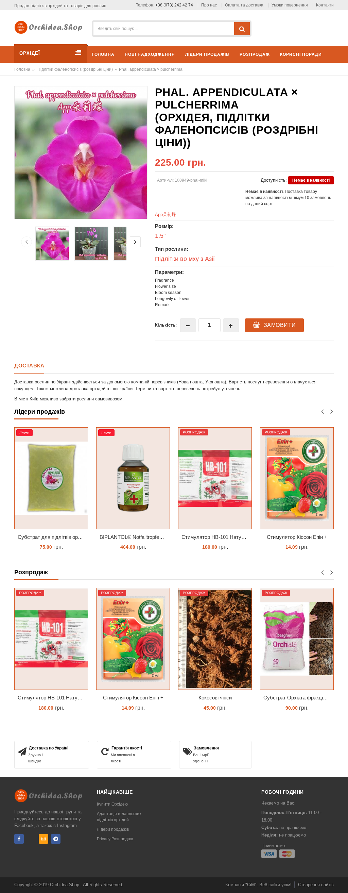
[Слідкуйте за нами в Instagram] (43, 839)
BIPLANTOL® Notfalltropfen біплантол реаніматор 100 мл (135, 537)
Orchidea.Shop (65, 884)
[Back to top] (340, 880)
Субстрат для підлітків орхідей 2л (53, 537)
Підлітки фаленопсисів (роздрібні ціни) (75, 69)
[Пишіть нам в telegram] (55, 839)
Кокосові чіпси (215, 697)
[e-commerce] (50, 27)
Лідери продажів (113, 829)
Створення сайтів (316, 884)
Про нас (209, 5)
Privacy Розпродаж (115, 839)
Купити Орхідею (112, 804)
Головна (22, 69)
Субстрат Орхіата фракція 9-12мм (298, 697)
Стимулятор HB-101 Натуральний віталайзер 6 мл (216, 537)
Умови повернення (290, 5)
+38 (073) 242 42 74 (174, 5)
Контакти (325, 5)
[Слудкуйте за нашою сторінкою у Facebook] (19, 839)
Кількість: (166, 325)
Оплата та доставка (244, 5)
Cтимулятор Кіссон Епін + (297, 537)
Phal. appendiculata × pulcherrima (150, 69)
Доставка (29, 365)
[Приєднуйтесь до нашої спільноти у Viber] (31, 839)
